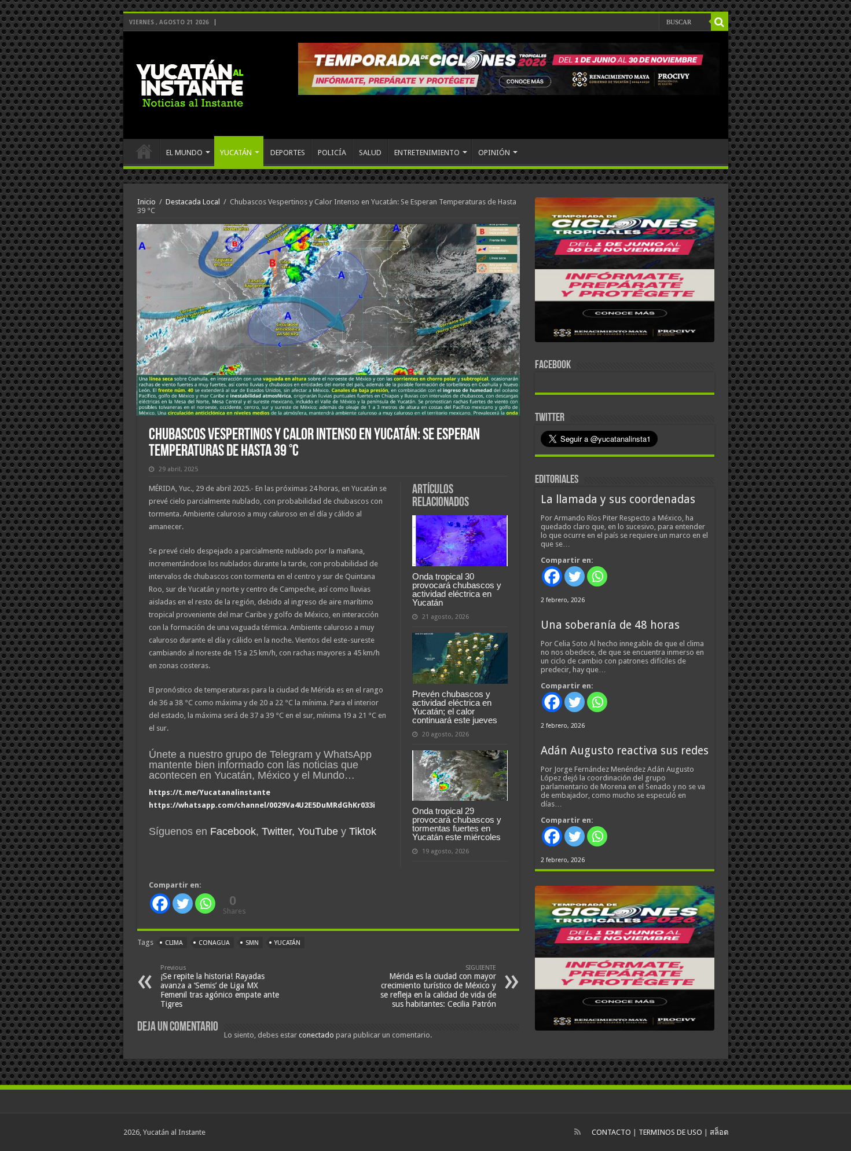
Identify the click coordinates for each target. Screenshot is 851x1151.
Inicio (146, 201)
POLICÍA (332, 152)
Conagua (214, 943)
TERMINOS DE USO (670, 1132)
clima (174, 943)
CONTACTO (611, 1132)
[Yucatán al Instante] (190, 83)
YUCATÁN (236, 152)
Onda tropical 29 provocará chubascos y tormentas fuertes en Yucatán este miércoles (456, 824)
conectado (316, 1035)
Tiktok (362, 831)
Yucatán (287, 943)
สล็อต (719, 1132)
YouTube (318, 831)
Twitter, (278, 831)
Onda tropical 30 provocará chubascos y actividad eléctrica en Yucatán (456, 589)
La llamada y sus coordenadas (618, 499)
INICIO (144, 151)
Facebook (233, 831)
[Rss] (577, 1132)
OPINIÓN (494, 152)
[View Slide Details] (624, 272)
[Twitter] (183, 903)
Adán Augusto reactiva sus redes (625, 750)
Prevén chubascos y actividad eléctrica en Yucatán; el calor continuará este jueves (454, 707)
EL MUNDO (184, 152)
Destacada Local (193, 201)
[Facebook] (160, 903)
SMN (252, 943)
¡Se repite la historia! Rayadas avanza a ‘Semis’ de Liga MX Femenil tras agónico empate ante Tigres (219, 986)
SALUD (370, 152)
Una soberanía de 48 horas (610, 625)
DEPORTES (287, 152)
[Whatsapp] (205, 903)
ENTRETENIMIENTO (427, 152)
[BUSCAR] (719, 22)
